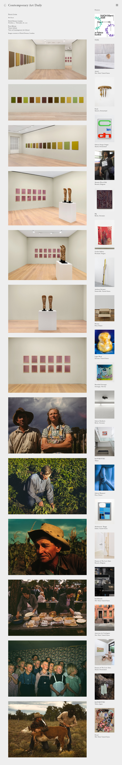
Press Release (12, 26)
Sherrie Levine (12, 14)
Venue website (12, 28)
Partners (97, 10)
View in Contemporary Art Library (19, 30)
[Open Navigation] (117, 5)
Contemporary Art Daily (25, 5)
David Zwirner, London (15, 21)
